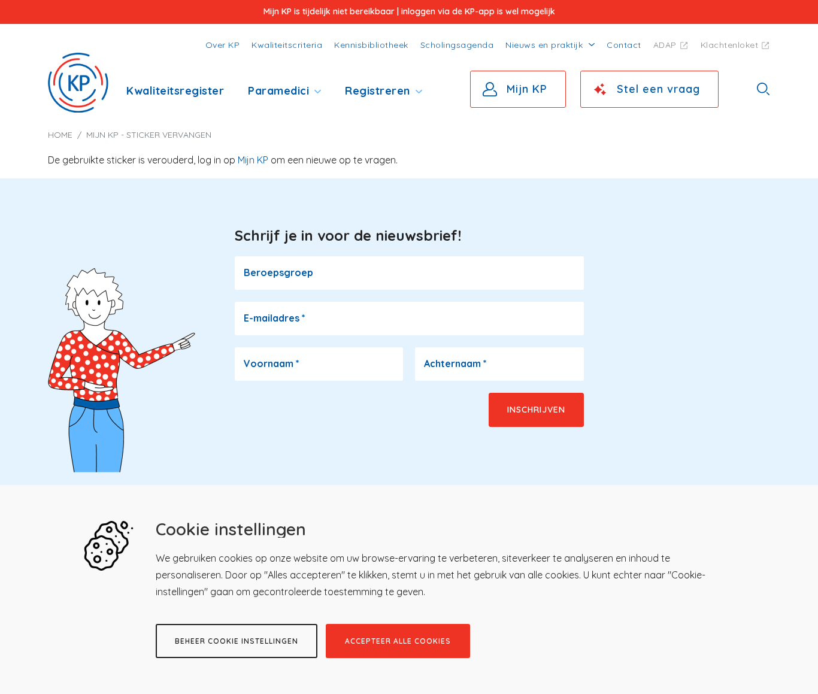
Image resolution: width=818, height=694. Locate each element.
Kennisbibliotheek (371, 45)
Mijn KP (527, 89)
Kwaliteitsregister (175, 91)
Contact (624, 45)
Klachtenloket (730, 45)
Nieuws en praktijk (544, 45)
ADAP (665, 45)
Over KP (222, 45)
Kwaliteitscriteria (287, 45)
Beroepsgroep (278, 272)
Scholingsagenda (457, 45)
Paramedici (278, 91)
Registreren (377, 91)
